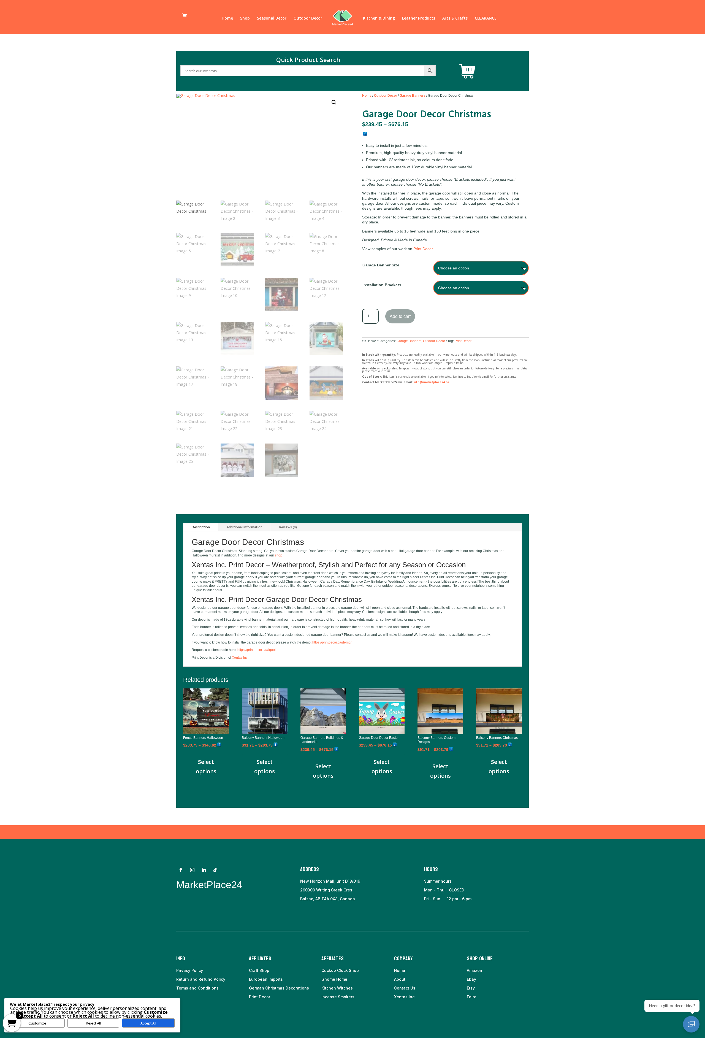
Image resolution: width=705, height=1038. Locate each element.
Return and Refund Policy (200, 979)
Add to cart (400, 316)
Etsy (471, 988)
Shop (245, 18)
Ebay (471, 979)
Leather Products (418, 18)
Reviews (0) (288, 527)
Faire (471, 996)
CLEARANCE (486, 18)
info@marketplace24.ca (431, 382)
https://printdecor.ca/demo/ (331, 642)
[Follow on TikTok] (215, 870)
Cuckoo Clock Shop (340, 970)
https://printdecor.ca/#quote (257, 650)
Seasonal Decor (271, 18)
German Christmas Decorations (279, 988)
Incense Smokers (337, 996)
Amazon (474, 970)
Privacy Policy (189, 970)
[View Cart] (467, 71)
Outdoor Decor (308, 18)
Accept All (148, 1023)
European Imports (266, 979)
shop (278, 555)
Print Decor (423, 249)
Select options (206, 766)
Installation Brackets (381, 285)
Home (227, 18)
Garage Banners (412, 96)
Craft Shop (259, 970)
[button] (334, 102)
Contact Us (404, 988)
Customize (37, 1023)
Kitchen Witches (337, 988)
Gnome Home (334, 979)
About (399, 979)
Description (201, 527)
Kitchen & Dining (379, 18)
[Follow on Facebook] (180, 870)
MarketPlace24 (209, 884)
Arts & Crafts (455, 18)
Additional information (244, 527)
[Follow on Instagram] (192, 870)
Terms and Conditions (197, 988)
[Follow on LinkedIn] (203, 870)
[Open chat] (691, 1024)
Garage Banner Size (380, 265)
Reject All (93, 1023)
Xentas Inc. (240, 657)
